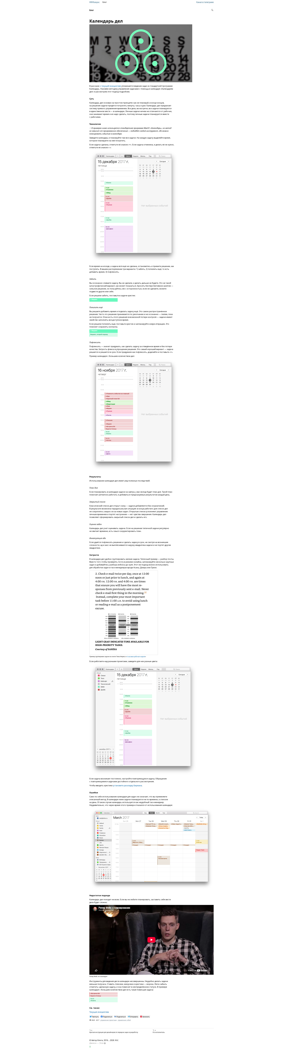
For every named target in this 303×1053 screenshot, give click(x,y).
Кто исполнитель (159, 1032)
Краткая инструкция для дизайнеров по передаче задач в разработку (113, 1032)
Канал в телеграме (205, 2)
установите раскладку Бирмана (127, 785)
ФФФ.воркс (94, 2)
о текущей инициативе (110, 86)
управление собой (124, 1020)
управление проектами (108, 1020)
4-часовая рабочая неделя (136, 657)
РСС (116, 1040)
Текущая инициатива (99, 1012)
